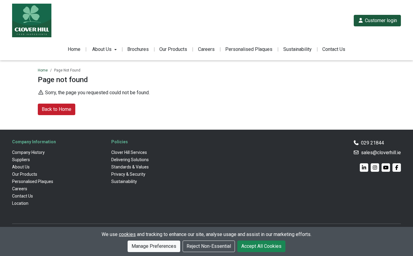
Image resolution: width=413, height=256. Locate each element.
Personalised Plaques (248, 49)
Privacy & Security (128, 174)
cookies (127, 234)
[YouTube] (386, 167)
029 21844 (372, 143)
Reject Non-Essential (209, 246)
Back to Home (56, 109)
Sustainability (297, 49)
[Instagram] (375, 167)
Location (20, 203)
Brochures (138, 49)
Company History (28, 152)
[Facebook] (396, 167)
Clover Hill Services (129, 152)
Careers (206, 49)
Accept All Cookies (261, 246)
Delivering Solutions (130, 159)
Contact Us (333, 49)
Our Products (173, 49)
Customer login (380, 20)
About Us (21, 167)
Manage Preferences (154, 246)
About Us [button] (102, 49)
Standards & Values (130, 167)
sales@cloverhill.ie (381, 152)
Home (74, 49)
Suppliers (21, 159)
